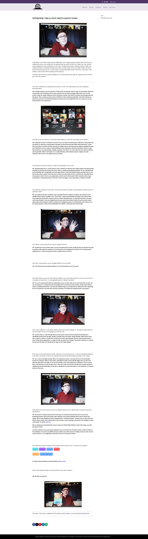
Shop (91, 7)
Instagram (42, 449)
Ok (111, 536)
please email (62, 461)
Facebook (50, 449)
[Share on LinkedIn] (43, 524)
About (84, 7)
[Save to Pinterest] (40, 524)
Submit (98, 7)
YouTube (57, 449)
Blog (105, 7)
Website (35, 449)
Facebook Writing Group (46, 454)
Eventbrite (36, 454)
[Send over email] (46, 524)
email (47, 422)
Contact (112, 7)
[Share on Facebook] (33, 524)
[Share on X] (37, 524)
